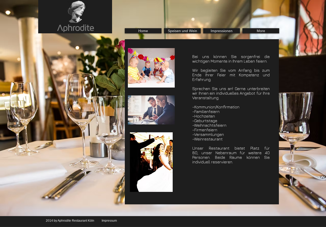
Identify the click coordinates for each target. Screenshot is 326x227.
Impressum (109, 220)
